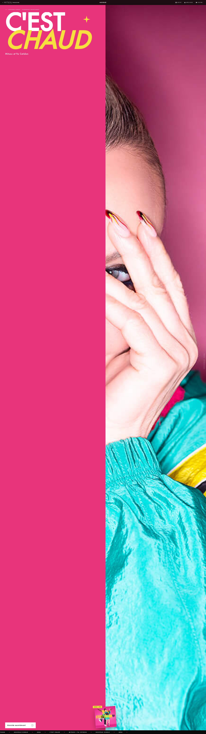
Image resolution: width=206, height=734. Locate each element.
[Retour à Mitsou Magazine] (10, 2)
